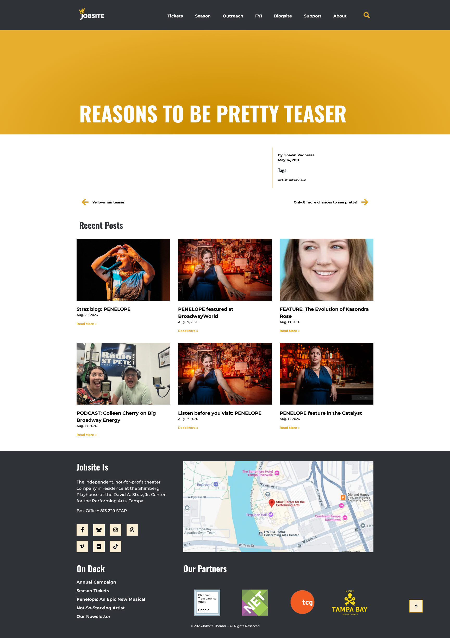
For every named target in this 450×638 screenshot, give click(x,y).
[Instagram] (115, 530)
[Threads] (132, 530)
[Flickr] (99, 546)
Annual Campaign (96, 582)
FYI (258, 16)
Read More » (87, 324)
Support (312, 16)
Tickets (175, 16)
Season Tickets (93, 590)
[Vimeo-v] (82, 546)
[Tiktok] (115, 546)
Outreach (233, 16)
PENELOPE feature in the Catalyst (321, 413)
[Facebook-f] (82, 530)
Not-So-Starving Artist (101, 607)
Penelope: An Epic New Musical (111, 599)
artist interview (292, 180)
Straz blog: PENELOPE (103, 309)
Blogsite (283, 16)
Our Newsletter (93, 616)
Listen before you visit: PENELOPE (219, 413)
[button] (366, 15)
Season (203, 16)
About (340, 16)
